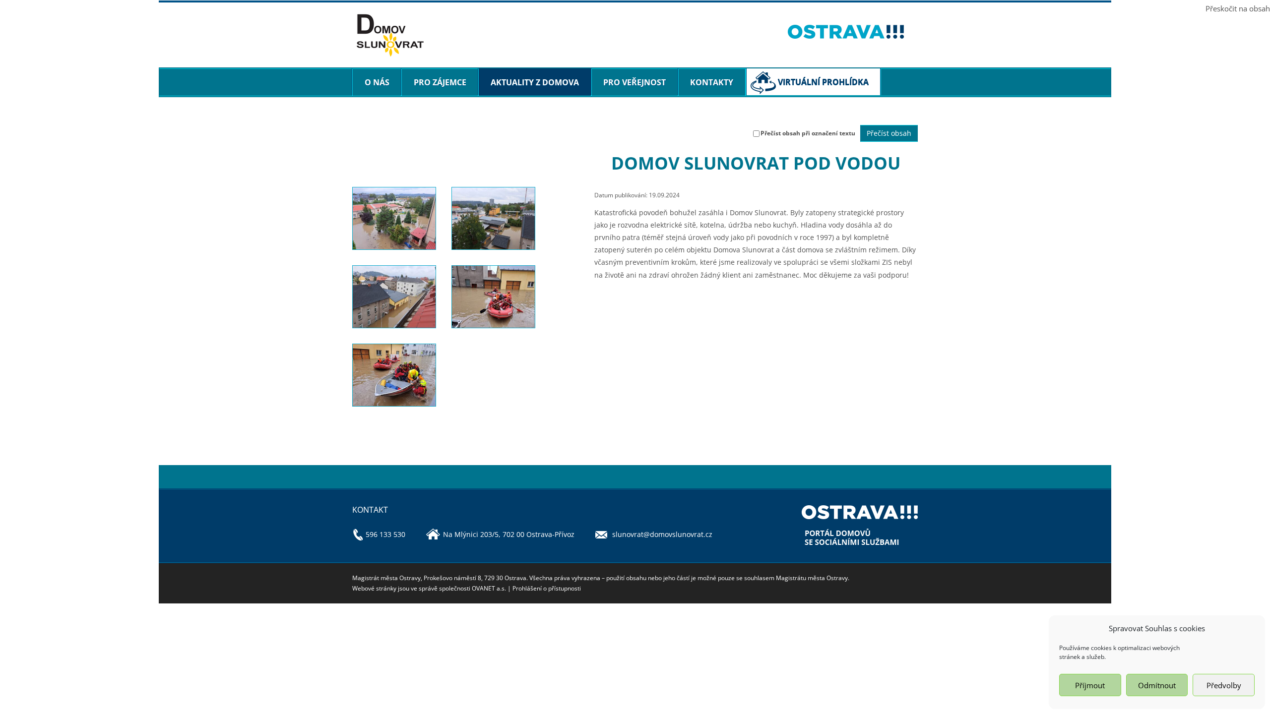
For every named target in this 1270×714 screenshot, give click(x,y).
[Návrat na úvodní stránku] (562, 35)
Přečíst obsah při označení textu (808, 133)
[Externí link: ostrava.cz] (853, 32)
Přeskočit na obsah (1238, 8)
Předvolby (1223, 685)
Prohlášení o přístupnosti (546, 588)
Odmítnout (1157, 685)
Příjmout (1090, 685)
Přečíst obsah (889, 133)
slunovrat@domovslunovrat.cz (662, 534)
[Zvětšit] (394, 218)
